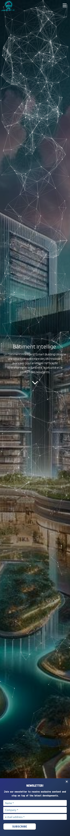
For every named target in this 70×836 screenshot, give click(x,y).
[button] (65, 5)
